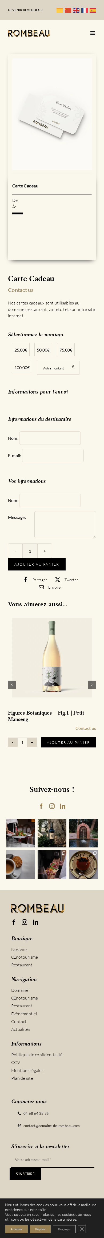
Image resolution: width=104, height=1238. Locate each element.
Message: (17, 517)
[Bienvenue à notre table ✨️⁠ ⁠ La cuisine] (20, 833)
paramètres (66, 1219)
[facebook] (41, 806)
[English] (77, 10)
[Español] (94, 10)
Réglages (64, 1229)
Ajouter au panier (36, 564)
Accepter (16, 1229)
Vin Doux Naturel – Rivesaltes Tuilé (51, 716)
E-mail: (14, 455)
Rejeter (40, 1229)
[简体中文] (69, 10)
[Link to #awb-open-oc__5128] (92, 33)
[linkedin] (62, 806)
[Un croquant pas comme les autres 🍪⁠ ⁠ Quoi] (20, 864)
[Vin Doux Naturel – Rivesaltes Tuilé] (54, 659)
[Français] (85, 10)
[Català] (61, 10)
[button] (12, 685)
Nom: (13, 438)
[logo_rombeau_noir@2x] (29, 31)
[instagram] (52, 806)
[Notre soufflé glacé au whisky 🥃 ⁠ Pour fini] (83, 864)
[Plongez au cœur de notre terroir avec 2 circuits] (52, 864)
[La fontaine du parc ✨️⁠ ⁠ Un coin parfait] (83, 833)
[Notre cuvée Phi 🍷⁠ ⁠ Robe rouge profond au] (52, 833)
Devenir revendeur (25, 10)
